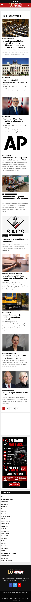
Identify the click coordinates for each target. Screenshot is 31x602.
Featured (3, 509)
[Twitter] (15, 585)
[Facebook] (10, 585)
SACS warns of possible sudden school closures (15, 240)
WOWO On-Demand (6, 560)
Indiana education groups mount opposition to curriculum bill (15, 199)
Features (3, 511)
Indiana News (5, 38)
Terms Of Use (24, 598)
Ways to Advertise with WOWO (19, 596)
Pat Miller (3, 541)
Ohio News (7, 77)
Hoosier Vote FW (5, 521)
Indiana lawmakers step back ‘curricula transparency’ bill (14, 159)
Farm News (4, 506)
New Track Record (6, 536)
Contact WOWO (7, 596)
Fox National (4, 514)
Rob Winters (4, 548)
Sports (3, 550)
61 (14, 408)
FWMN (3, 518)
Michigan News (5, 531)
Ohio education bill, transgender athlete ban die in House (14, 82)
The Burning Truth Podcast (8, 553)
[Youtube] (19, 585)
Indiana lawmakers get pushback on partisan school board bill (14, 317)
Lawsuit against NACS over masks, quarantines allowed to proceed (15, 278)
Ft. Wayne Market (12, 235)
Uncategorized (5, 555)
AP (3, 77)
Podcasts (3, 543)
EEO (11, 598)
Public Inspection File (15, 600)
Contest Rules (5, 598)
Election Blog (4, 504)
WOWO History (5, 558)
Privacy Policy (17, 598)
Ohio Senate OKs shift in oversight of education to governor (12, 121)
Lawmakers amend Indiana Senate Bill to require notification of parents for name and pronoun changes (13, 44)
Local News (11, 38)
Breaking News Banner (7, 499)
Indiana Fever (5, 523)
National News (5, 533)
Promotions (4, 545)
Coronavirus (5, 235)
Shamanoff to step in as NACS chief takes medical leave (14, 357)
